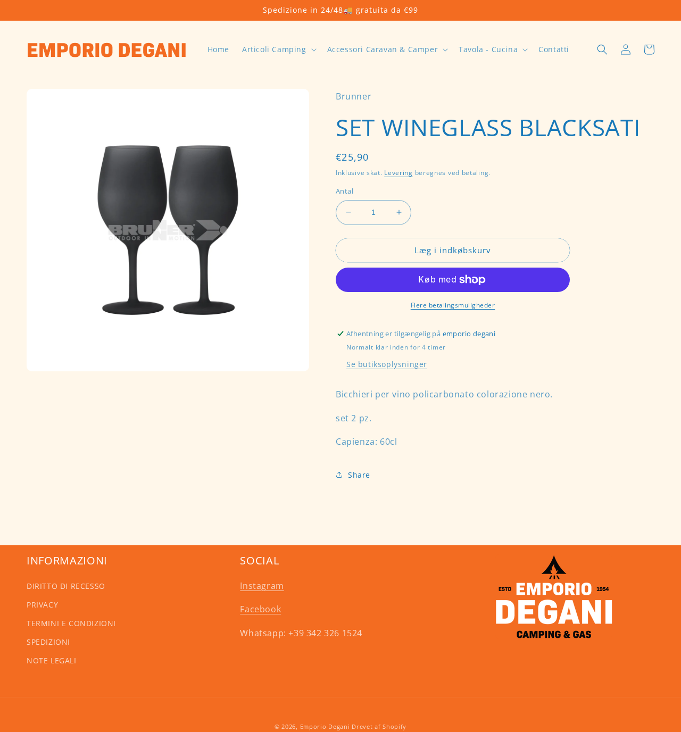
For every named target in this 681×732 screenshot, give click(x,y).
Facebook (260, 609)
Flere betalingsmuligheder (453, 305)
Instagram (262, 586)
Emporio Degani (325, 726)
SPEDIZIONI (48, 642)
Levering (398, 172)
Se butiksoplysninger (386, 364)
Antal (344, 191)
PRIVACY (42, 605)
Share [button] (359, 475)
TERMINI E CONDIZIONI (71, 623)
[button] (278, 49)
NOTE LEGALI (52, 660)
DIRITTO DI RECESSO (66, 586)
